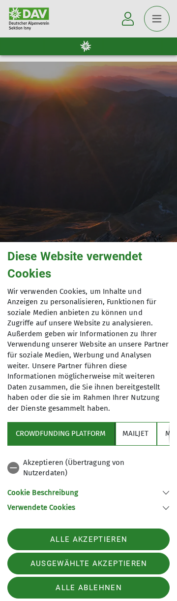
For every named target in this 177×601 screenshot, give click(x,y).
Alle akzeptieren (88, 539)
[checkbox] (88, 468)
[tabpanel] (88, 483)
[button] (88, 491)
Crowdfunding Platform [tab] (61, 433)
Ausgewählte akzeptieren (89, 563)
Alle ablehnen (88, 587)
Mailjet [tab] (135, 433)
